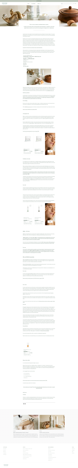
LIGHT (32, 322)
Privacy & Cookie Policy (26, 457)
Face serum (25, 60)
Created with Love (50, 458)
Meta (72, 451)
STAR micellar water (31, 58)
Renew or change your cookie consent (27, 448)
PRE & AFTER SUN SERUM (27, 264)
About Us (49, 448)
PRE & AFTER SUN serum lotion (27, 61)
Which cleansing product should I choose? (20, 432)
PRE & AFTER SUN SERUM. (45, 330)
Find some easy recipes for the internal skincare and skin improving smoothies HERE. (35, 380)
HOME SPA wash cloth (38, 56)
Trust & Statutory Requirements (52, 457)
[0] (75, 3)
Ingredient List (50, 460)
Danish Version (25, 458)
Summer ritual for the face (44, 432)
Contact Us (24, 451)
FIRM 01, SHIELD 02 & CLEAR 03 (34, 250)
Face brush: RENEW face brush (27, 55)
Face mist (24, 58)
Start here (50, 151)
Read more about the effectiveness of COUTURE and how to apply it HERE (33, 278)
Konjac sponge (31, 56)
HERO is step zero (25, 237)
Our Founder (49, 451)
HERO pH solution (25, 59)
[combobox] (67, 3)
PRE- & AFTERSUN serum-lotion (28, 256)
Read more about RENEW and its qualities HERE (30, 109)
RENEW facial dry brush (28, 106)
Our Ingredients (50, 454)
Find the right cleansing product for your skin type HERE (31, 131)
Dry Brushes (4, 454)
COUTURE (27, 274)
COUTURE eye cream (32, 273)
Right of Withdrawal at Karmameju (27, 454)
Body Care (4, 451)
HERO (33, 188)
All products (4, 448)
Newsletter (73, 448)
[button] (26, 150)
